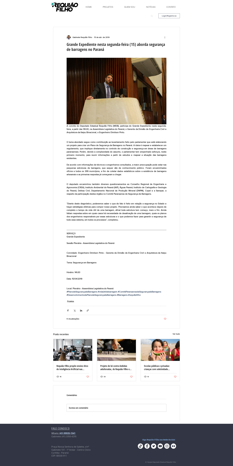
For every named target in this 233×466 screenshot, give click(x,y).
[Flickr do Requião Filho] (173, 446)
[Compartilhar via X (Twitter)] (74, 310)
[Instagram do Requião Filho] (166, 446)
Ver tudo (176, 334)
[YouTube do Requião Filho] (160, 446)
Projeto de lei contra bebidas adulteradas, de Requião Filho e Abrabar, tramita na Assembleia (115, 367)
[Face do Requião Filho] (147, 446)
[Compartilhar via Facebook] (68, 310)
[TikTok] (140, 446)
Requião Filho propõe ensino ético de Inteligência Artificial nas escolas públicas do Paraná (72, 367)
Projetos (70, 301)
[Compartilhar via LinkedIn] (81, 310)
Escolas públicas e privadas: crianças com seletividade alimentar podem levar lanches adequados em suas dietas (158, 367)
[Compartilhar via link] (87, 310)
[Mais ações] (164, 37)
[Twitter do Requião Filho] (153, 446)
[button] (151, 16)
